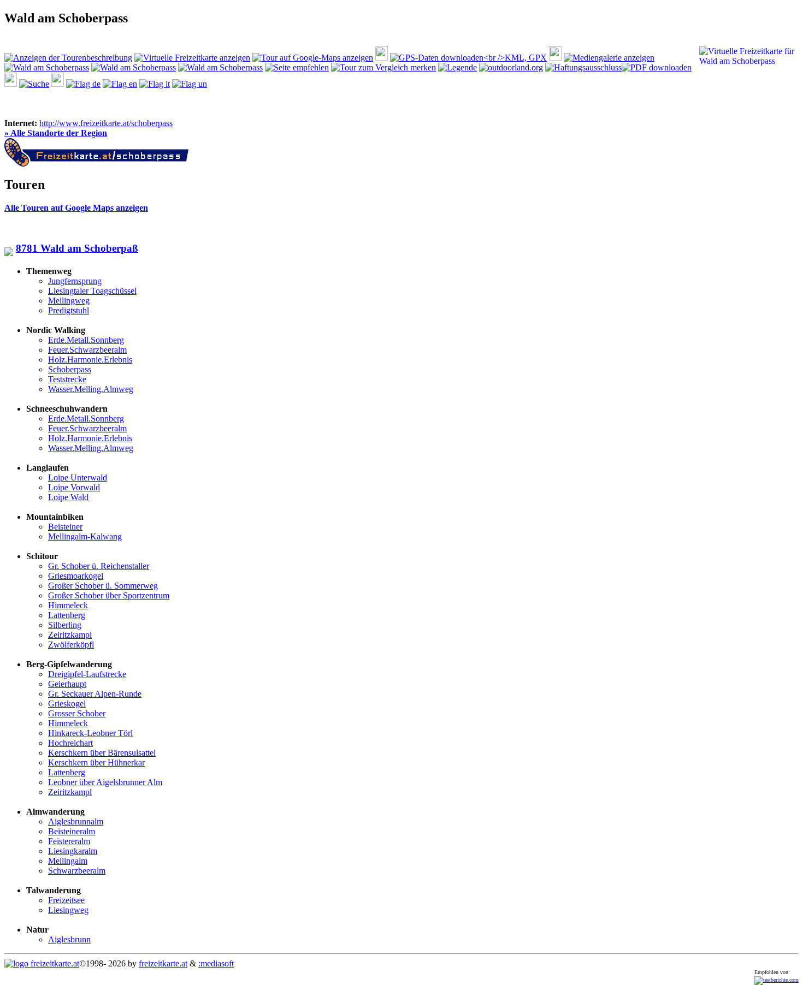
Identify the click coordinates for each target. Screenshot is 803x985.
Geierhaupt (67, 684)
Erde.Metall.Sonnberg (86, 340)
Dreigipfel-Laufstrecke (87, 674)
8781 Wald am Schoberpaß (77, 248)
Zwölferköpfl (71, 644)
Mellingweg (69, 300)
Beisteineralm (71, 831)
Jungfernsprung (75, 281)
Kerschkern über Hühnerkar (96, 762)
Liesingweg (68, 910)
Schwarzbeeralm (76, 870)
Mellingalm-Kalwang (85, 536)
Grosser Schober (76, 713)
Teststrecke (67, 379)
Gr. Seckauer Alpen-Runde (94, 693)
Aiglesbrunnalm (75, 821)
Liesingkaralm (72, 851)
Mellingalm (67, 860)
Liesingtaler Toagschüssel (92, 290)
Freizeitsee (66, 900)
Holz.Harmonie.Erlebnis (90, 359)
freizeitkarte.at (163, 963)
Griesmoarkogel (75, 575)
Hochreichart (70, 742)
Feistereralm (69, 841)
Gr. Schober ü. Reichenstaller (98, 566)
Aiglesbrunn (69, 939)
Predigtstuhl (68, 310)
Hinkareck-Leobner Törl (90, 733)
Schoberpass (69, 369)
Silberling (64, 625)
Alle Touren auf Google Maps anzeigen (76, 207)
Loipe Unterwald (77, 477)
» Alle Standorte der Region (55, 133)
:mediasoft (216, 963)
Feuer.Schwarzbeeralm (87, 349)
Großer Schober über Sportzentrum (108, 595)
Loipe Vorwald (74, 487)
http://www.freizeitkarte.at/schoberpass (106, 123)
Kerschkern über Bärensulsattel (102, 752)
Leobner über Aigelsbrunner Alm (105, 782)
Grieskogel (67, 703)
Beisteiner (65, 526)
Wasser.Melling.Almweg (90, 389)
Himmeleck (68, 605)
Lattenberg (66, 615)
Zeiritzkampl (70, 634)
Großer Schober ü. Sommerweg (103, 585)
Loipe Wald (68, 497)
